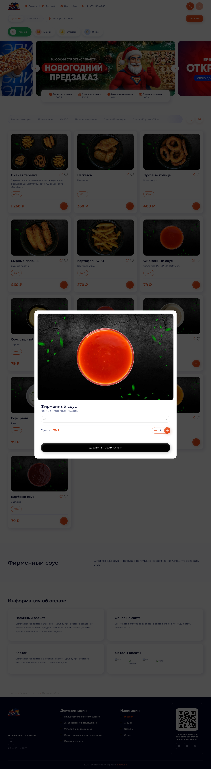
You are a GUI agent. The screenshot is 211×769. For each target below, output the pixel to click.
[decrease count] (156, 430)
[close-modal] (178, 309)
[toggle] (167, 419)
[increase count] (167, 430)
